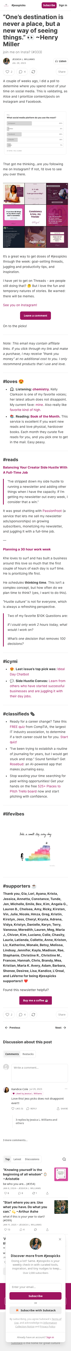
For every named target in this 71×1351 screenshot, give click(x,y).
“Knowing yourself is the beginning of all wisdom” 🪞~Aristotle (25, 1174)
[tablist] (19, 1054)
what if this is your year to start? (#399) (24, 1218)
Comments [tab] (12, 1054)
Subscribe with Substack (38, 1310)
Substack (17, 1343)
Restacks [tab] (28, 1054)
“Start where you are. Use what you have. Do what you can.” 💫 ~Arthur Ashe (25, 1207)
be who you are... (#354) (19, 1184)
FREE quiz (17, 727)
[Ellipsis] (66, 1089)
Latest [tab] (17, 1159)
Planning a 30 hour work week (27, 549)
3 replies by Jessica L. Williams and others (36, 1121)
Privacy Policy (47, 1326)
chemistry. (41, 389)
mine (39, 405)
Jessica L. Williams (23, 59)
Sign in (63, 5)
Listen (62, 61)
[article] (35, 1181)
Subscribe (49, 5)
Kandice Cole (19, 1089)
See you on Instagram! (20, 305)
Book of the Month (44, 416)
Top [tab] (7, 1159)
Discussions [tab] (32, 1159)
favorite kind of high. (25, 410)
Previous (14, 1027)
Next (58, 1027)
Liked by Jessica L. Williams (29, 1093)
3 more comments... (15, 1140)
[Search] (64, 1159)
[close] (60, 1239)
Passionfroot (52, 511)
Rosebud (16, 764)
